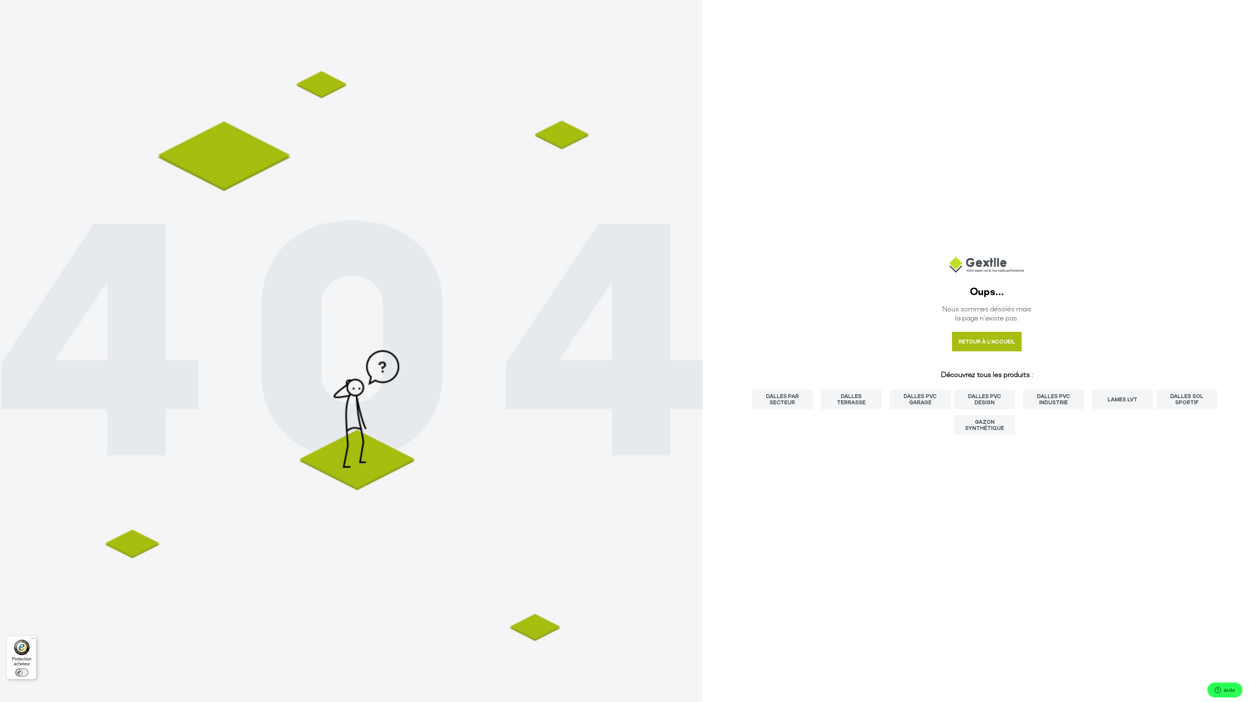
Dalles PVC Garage (920, 399)
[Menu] (33, 640)
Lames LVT (1122, 399)
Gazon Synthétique (984, 425)
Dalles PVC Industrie (1053, 399)
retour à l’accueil (987, 341)
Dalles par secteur (782, 399)
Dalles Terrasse (851, 399)
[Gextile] (986, 270)
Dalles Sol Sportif (1186, 399)
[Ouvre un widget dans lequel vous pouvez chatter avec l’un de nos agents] (1224, 690)
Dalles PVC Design (984, 399)
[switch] (21, 672)
